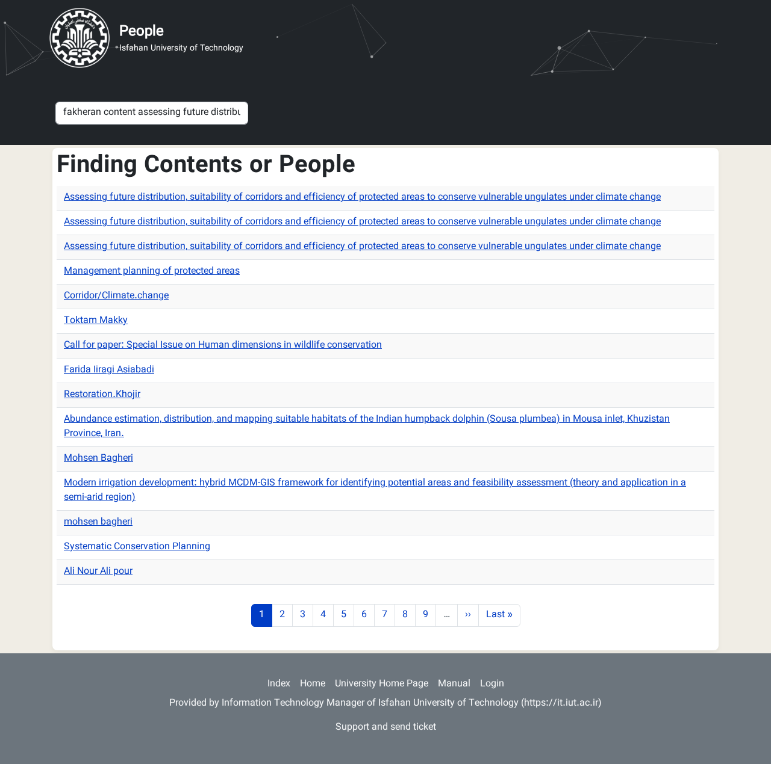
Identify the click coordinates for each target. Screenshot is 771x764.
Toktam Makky (96, 320)
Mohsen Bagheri (98, 458)
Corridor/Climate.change (116, 296)
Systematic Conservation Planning (137, 547)
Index (278, 684)
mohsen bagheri (98, 522)
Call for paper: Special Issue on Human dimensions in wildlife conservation (223, 345)
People (141, 31)
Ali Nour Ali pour (98, 571)
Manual (454, 684)
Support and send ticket (386, 727)
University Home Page (381, 684)
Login (492, 684)
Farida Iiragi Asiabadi (109, 370)
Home (312, 684)
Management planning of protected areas (152, 271)
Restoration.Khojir (102, 394)
